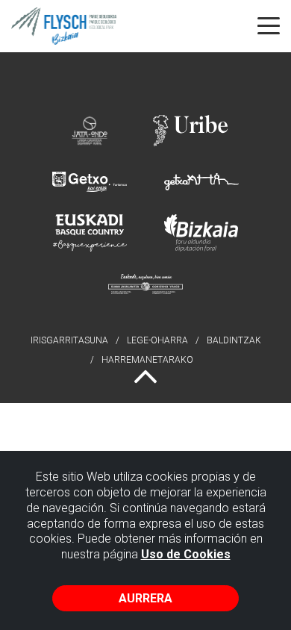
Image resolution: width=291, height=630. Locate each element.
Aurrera (145, 598)
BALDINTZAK (234, 340)
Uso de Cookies (186, 554)
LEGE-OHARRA (157, 340)
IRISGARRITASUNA (69, 340)
